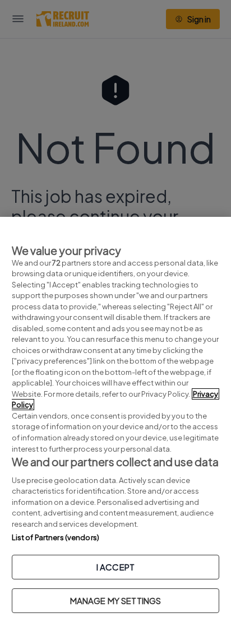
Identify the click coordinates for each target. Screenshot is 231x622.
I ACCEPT (115, 566)
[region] (115, 419)
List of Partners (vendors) (55, 537)
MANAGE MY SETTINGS (115, 600)
